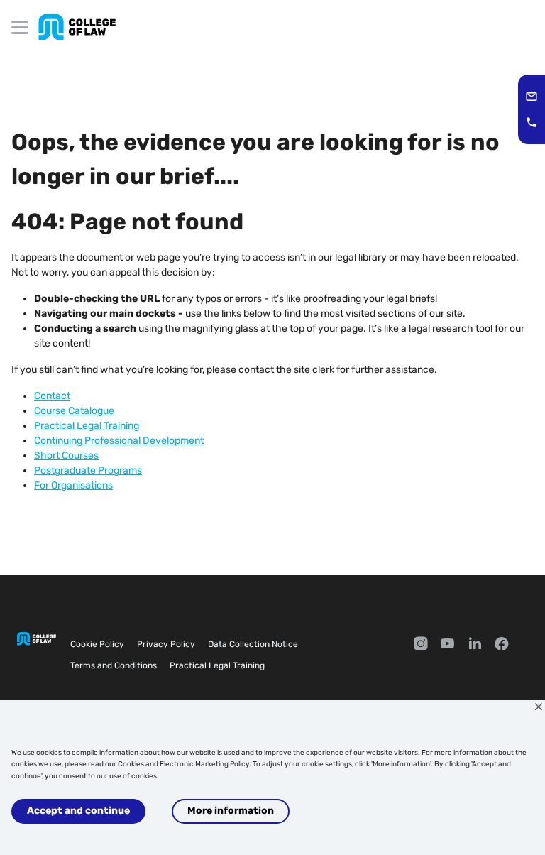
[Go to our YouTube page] (448, 645)
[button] (531, 96)
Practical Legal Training (217, 665)
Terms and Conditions (113, 665)
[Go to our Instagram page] (421, 645)
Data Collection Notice (253, 644)
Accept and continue (78, 811)
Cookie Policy (97, 644)
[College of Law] (77, 27)
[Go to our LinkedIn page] (475, 645)
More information (230, 811)
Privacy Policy (166, 644)
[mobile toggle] (19, 27)
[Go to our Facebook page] (502, 645)
